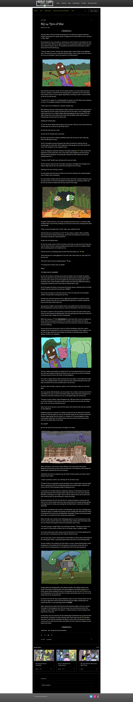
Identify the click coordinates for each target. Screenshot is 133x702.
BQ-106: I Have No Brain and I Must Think (89, 664)
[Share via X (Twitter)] (45, 635)
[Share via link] (51, 635)
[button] (85, 10)
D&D (41, 10)
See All (97, 647)
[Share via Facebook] (41, 635)
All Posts (35, 10)
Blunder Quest (48, 10)
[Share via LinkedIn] (48, 635)
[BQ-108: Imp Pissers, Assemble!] (44, 655)
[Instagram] (94, 696)
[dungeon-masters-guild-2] (98, 696)
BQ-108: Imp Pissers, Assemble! (41, 664)
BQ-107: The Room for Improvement (64, 664)
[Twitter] (91, 696)
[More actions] (91, 20)
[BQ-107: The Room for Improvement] (67, 655)
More (73, 10)
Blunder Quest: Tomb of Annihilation (61, 10)
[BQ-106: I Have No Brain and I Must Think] (89, 655)
